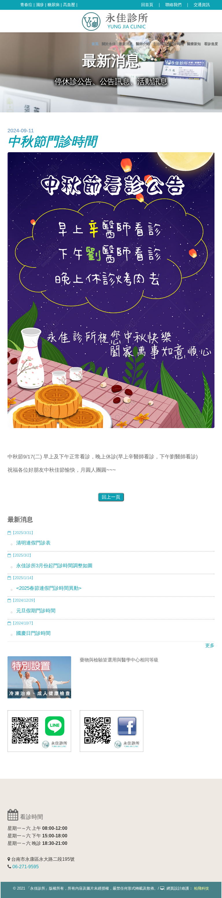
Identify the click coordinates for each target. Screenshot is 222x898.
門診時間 (177, 44)
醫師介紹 (143, 44)
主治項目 (160, 44)
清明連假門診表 (33, 543)
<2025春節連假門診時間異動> (49, 588)
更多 (209, 645)
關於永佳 (109, 44)
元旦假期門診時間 (36, 610)
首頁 (95, 44)
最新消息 (126, 44)
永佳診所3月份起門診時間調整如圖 (54, 565)
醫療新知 (194, 44)
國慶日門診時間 (33, 633)
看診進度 (211, 44)
